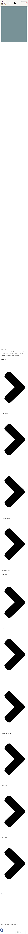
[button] (9, 3)
